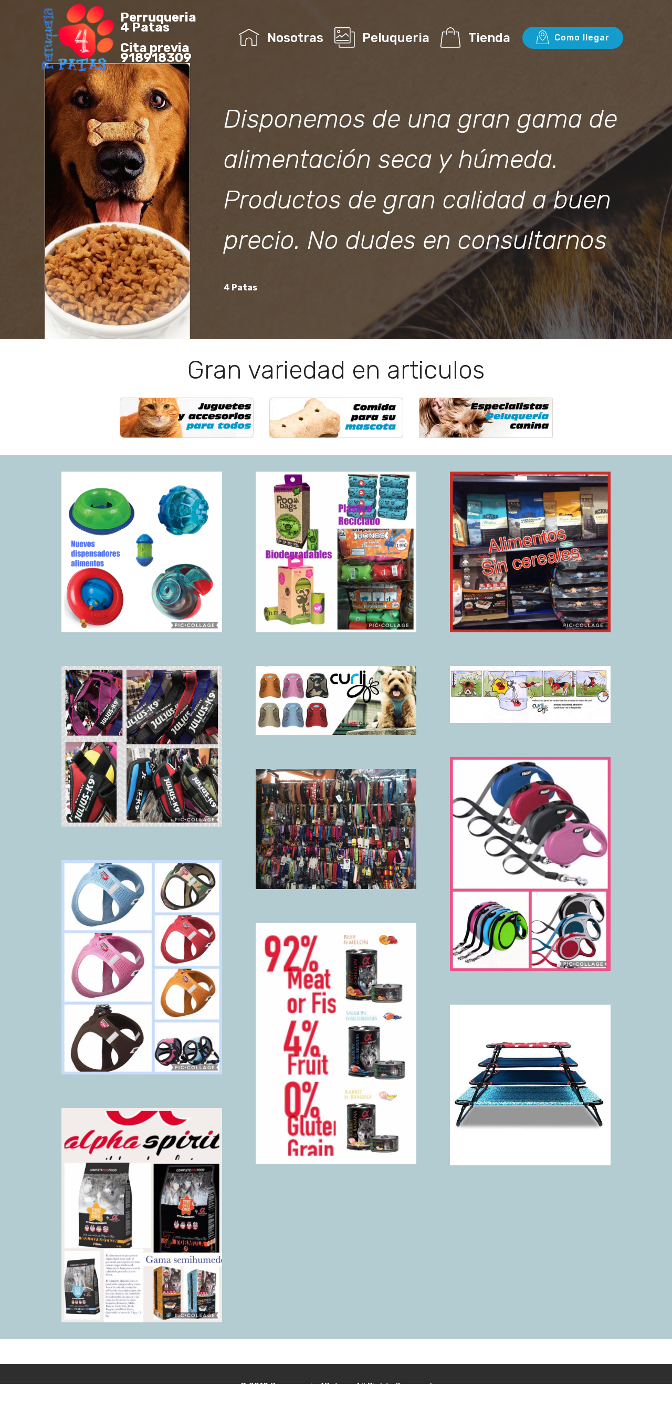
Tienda (489, 37)
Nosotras (295, 37)
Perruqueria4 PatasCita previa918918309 (158, 38)
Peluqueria (395, 37)
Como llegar (582, 38)
